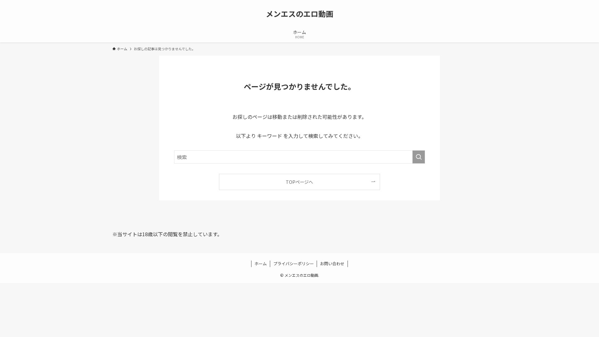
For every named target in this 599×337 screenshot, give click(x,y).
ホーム (261, 263)
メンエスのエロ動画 (299, 13)
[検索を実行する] (418, 157)
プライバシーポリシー (293, 263)
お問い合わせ (332, 263)
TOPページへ (299, 181)
